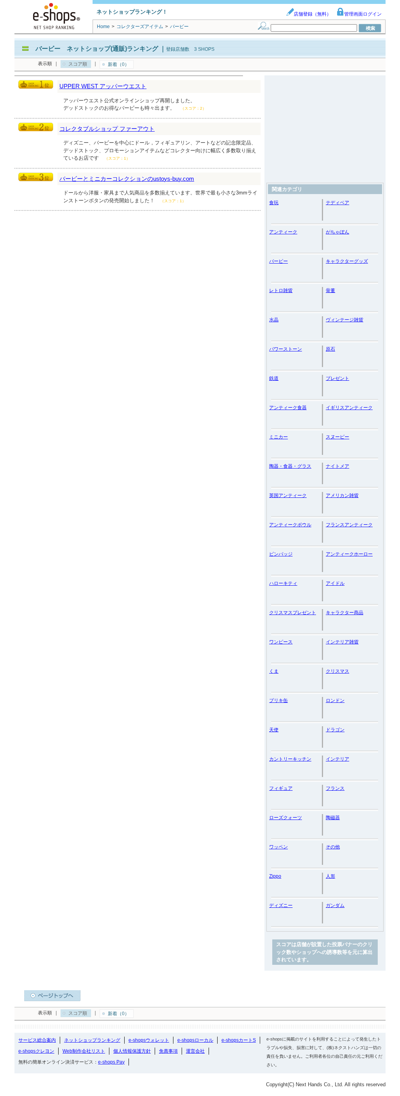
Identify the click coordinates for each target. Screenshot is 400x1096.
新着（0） (118, 64)
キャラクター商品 (344, 612)
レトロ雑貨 (281, 290)
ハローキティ (283, 583)
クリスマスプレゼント (292, 612)
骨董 (330, 290)
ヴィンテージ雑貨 (344, 320)
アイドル (335, 583)
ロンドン (335, 700)
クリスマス (337, 671)
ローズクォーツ (285, 817)
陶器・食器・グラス (290, 466)
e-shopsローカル (195, 1040)
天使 (274, 729)
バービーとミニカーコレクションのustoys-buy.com (126, 178)
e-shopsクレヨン (36, 1051)
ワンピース (281, 642)
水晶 (274, 320)
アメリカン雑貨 (342, 495)
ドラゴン (335, 729)
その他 (333, 847)
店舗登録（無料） (312, 14)
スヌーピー (337, 437)
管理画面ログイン (363, 14)
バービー (278, 261)
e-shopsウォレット (149, 1040)
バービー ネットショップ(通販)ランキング (97, 48)
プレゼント (337, 378)
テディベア (337, 202)
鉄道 (274, 378)
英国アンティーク (288, 495)
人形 (330, 876)
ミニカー (278, 437)
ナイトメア (337, 466)
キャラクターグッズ (347, 261)
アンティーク (283, 232)
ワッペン (278, 847)
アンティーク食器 (288, 407)
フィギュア (281, 788)
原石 (330, 349)
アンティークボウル (290, 525)
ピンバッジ (281, 554)
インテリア (337, 759)
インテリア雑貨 (342, 642)
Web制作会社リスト (83, 1051)
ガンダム (335, 905)
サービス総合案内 (37, 1040)
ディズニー (281, 905)
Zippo (275, 876)
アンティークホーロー (349, 554)
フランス (335, 788)
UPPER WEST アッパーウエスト (102, 86)
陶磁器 (333, 817)
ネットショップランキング (92, 1040)
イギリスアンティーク (349, 407)
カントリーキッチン (290, 759)
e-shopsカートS (238, 1040)
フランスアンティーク (349, 525)
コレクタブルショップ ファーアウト (107, 128)
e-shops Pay (111, 1062)
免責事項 (168, 1051)
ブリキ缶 (278, 700)
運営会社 (195, 1051)
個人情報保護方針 (132, 1051)
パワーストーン (285, 349)
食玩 (274, 202)
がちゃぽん (337, 232)
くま (274, 671)
